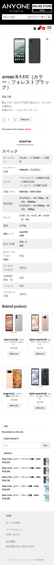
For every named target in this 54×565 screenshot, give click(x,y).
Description (25, 141)
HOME (9, 515)
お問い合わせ (13, 534)
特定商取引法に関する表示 (20, 546)
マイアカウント (14, 529)
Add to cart (25, 119)
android (28, 129)
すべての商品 (13, 522)
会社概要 (10, 541)
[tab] (27, 141)
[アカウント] (34, 28)
